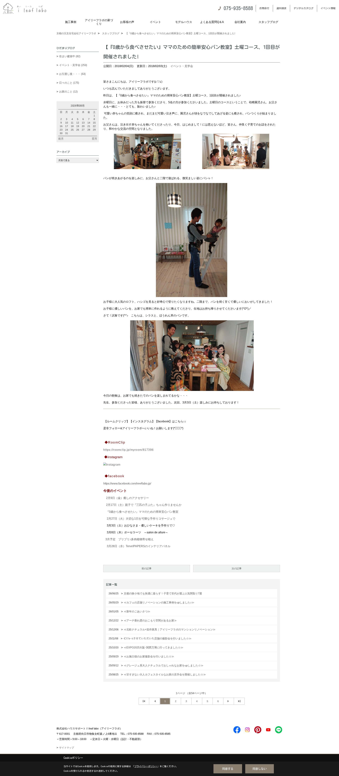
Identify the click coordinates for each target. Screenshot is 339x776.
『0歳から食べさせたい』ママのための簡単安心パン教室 (142, 511)
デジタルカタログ (303, 8)
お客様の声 (127, 21)
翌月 (94, 138)
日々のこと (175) (69, 82)
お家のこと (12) (68, 91)
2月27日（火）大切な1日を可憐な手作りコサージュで (141, 518)
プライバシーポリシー (145, 766)
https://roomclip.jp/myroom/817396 (128, 449)
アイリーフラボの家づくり (99, 22)
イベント (155, 21)
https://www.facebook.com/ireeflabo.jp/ (127, 483)
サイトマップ (66, 747)
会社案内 (240, 21)
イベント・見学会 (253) (73, 65)
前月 (61, 138)
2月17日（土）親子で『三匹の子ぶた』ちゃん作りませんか (144, 504)
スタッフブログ (268, 21)
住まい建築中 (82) (69, 56)
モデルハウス (183, 21)
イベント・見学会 (181, 66)
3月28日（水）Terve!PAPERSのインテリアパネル (138, 546)
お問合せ (264, 8)
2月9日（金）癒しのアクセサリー (127, 497)
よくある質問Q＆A (212, 21)
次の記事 (237, 568)
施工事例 (70, 21)
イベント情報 (328, 8)
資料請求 (281, 8)
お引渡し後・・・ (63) (72, 73)
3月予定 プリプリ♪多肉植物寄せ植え (129, 539)
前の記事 (146, 568)
